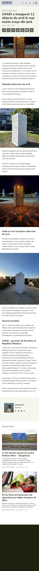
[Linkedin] (22, 30)
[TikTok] (33, 3)
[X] (9, 30)
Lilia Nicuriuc (19, 405)
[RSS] (29, 3)
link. (34, 391)
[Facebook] (22, 3)
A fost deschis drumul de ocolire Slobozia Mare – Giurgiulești (18, 454)
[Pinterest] (13, 30)
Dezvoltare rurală (9, 10)
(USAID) (23, 71)
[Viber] (32, 30)
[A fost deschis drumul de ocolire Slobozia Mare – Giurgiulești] (19, 440)
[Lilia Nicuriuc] (9, 408)
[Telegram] (27, 30)
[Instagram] (26, 3)
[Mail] (21, 410)
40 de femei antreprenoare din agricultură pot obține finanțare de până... (19, 497)
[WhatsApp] (18, 30)
